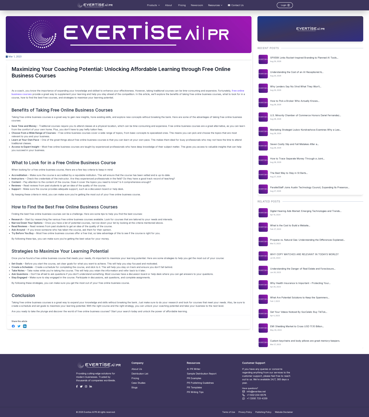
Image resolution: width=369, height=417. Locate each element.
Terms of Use (228, 412)
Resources (214, 5)
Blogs (134, 387)
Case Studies (138, 382)
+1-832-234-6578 (256, 395)
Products (152, 5)
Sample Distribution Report (201, 373)
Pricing (182, 5)
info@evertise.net (256, 391)
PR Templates (194, 387)
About (168, 5)
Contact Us (237, 5)
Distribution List (139, 373)
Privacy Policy (245, 412)
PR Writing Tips (195, 392)
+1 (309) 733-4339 (257, 398)
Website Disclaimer (284, 412)
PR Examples (194, 378)
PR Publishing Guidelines (200, 382)
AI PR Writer (193, 369)
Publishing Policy (263, 412)
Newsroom (197, 5)
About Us (136, 369)
